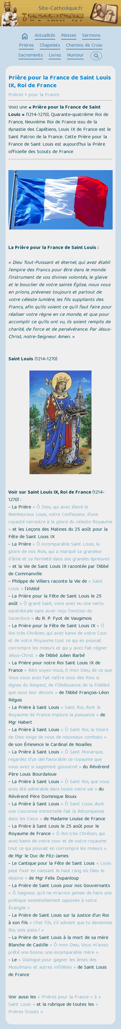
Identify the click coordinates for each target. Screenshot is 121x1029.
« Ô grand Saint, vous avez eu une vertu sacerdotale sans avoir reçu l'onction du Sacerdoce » (56, 611)
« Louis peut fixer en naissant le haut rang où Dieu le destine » (59, 871)
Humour (75, 55)
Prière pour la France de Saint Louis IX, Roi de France (59, 82)
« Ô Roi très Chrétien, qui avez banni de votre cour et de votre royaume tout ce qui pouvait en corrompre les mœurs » (57, 841)
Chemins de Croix (84, 45)
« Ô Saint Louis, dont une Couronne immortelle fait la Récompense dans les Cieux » (56, 812)
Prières (26, 45)
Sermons (91, 36)
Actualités (45, 36)
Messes (68, 36)
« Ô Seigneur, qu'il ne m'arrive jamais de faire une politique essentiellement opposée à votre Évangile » (60, 901)
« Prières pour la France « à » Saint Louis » (54, 1001)
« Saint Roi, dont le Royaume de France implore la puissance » (54, 712)
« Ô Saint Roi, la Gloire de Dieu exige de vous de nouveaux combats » (58, 734)
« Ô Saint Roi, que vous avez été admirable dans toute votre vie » (59, 786)
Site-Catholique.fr (60, 8)
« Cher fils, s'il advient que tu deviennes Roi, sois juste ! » (60, 927)
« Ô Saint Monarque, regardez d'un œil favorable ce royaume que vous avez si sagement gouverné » (55, 760)
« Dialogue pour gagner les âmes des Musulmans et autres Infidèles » (52, 964)
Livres (55, 55)
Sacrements (30, 55)
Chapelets (50, 45)
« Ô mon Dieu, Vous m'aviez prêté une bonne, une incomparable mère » (58, 949)
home (25, 36)
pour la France (44, 95)
